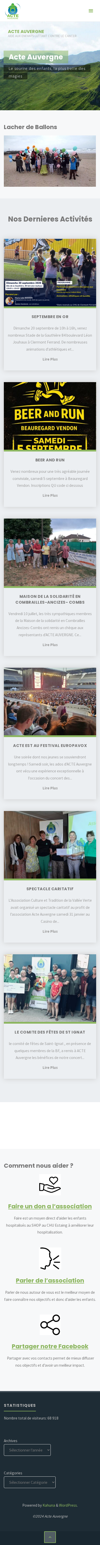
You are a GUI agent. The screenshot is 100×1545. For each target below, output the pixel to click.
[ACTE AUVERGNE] (12, 10)
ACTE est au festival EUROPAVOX (50, 745)
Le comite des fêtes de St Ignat (50, 1032)
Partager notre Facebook (50, 1346)
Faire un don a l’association (50, 1206)
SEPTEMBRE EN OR (50, 316)
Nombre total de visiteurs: (25, 1418)
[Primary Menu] (91, 11)
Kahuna (48, 1505)
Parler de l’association (50, 1280)
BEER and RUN (50, 460)
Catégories (13, 1473)
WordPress (68, 1505)
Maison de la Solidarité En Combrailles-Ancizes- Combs (50, 599)
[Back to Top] (50, 1537)
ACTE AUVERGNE (26, 31)
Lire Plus (50, 359)
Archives (10, 1440)
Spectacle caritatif (50, 889)
